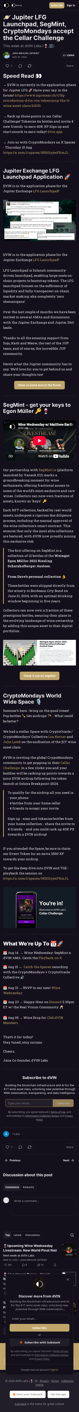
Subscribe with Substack (42, 1342)
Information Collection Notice (51, 1355)
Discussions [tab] (32, 1235)
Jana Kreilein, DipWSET (25, 53)
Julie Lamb (12, 742)
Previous (15, 1160)
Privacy (44, 1381)
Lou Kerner (57, 736)
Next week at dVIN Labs (18, 1255)
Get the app (58, 1394)
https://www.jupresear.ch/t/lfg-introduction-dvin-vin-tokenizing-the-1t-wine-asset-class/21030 (36, 100)
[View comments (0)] (20, 66)
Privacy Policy (41, 1358)
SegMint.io (47, 470)
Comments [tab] (12, 1187)
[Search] (72, 1235)
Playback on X (50, 958)
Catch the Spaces (38, 967)
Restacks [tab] (28, 1187)
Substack (20, 1404)
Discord (55, 1002)
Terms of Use (60, 1351)
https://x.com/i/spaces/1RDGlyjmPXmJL (35, 152)
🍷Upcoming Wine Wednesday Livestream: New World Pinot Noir (30, 1248)
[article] (39, 1255)
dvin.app (55, 131)
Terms (55, 1381)
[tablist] (19, 1187)
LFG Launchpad (45, 191)
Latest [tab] (17, 1235)
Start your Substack (29, 1394)
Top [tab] (7, 1235)
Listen (70, 55)
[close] (68, 1279)
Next (66, 1160)
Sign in (71, 5)
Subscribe (57, 5)
